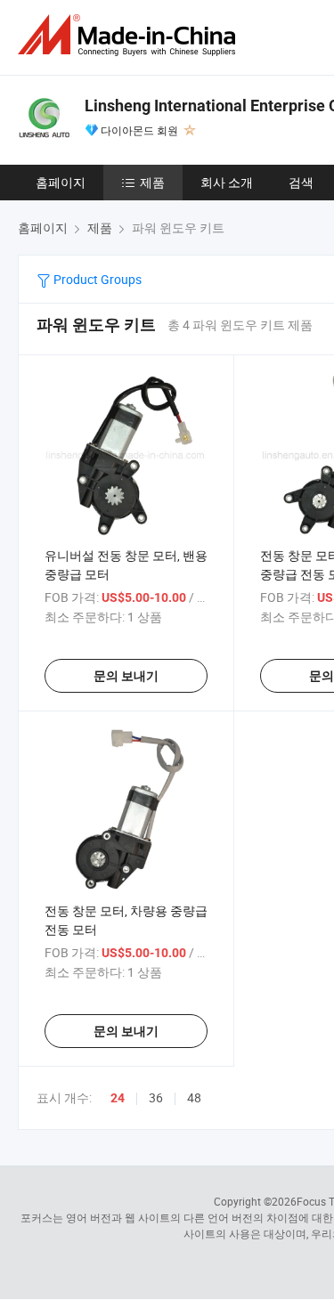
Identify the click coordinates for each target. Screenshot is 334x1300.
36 (156, 1097)
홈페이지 (61, 182)
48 (194, 1097)
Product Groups (96, 279)
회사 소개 (226, 182)
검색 (301, 182)
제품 (152, 182)
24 (117, 1098)
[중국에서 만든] (130, 35)
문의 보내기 (126, 676)
